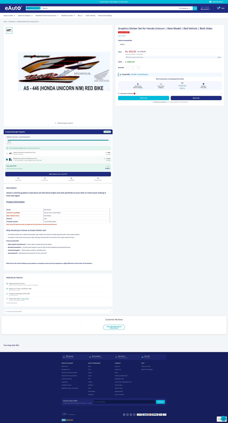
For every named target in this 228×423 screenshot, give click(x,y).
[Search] (195, 8)
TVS (89, 379)
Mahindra (90, 385)
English (64, 414)
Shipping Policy (119, 391)
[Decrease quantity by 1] (127, 67)
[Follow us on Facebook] (124, 414)
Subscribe (160, 402)
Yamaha (90, 382)
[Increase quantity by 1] (138, 67)
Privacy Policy (118, 385)
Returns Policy (118, 388)
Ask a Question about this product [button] (114, 327)
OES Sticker (121, 36)
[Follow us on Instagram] (127, 414)
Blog (79, 15)
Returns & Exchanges (105, 15)
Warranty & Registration (121, 375)
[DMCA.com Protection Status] (67, 420)
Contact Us (118, 369)
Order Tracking (90, 15)
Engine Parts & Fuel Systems (69, 375)
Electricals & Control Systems (69, 372)
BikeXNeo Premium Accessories (46, 15)
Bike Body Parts (66, 369)
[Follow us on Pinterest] (131, 414)
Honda (90, 372)
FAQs (116, 372)
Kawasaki (90, 394)
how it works (25, 298)
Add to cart (143, 98)
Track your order (146, 366)
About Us (117, 366)
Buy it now (196, 98)
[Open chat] (223, 418)
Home (5, 21)
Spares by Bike (8, 15)
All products (12, 21)
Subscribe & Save (217, 1)
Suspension (65, 382)
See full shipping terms (11, 302)
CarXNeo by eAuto (67, 15)
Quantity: (121, 67)
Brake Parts (65, 366)
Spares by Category (24, 15)
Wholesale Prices (119, 379)
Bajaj (89, 366)
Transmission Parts (67, 379)
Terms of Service (119, 394)
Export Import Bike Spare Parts (123, 382)
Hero (89, 369)
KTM (89, 388)
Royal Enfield (91, 391)
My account (205, 9)
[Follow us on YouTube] (134, 414)
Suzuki (90, 375)
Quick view (39, 160)
